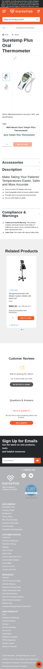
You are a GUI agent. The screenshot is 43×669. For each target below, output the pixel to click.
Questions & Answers (21, 400)
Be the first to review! (21, 384)
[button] (21, 329)
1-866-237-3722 (29, 470)
